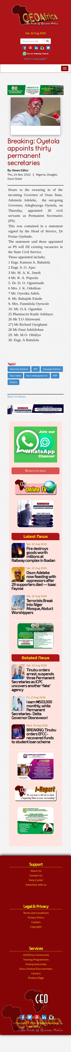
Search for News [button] (37, 470)
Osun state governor (37, 375)
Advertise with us (36, 884)
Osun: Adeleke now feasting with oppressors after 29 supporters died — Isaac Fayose (34, 580)
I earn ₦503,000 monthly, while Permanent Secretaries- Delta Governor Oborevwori (32, 709)
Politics (13, 382)
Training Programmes (36, 959)
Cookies (36, 922)
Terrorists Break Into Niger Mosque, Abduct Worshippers (32, 606)
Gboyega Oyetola (52, 369)
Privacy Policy (36, 917)
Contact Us (35, 875)
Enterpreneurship (36, 964)
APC (36, 369)
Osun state (15, 375)
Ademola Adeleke (19, 369)
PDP (55, 375)
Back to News (16, 396)
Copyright (36, 926)
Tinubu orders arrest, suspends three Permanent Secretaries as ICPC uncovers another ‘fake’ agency (33, 679)
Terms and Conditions (36, 912)
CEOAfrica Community (36, 954)
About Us (36, 870)
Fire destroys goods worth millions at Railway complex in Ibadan (33, 554)
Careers (36, 973)
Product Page (36, 977)
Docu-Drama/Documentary (35, 968)
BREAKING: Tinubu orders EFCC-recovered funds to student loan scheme (34, 735)
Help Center (36, 880)
